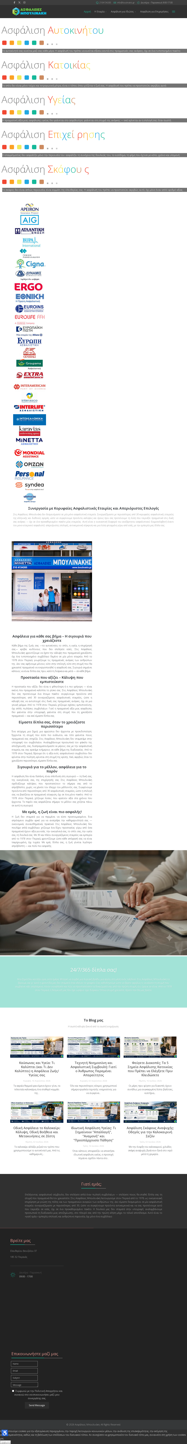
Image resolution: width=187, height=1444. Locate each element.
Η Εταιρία (99, 11)
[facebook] (14, 2)
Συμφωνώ (5, 1442)
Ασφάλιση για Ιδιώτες (122, 11)
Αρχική (87, 11)
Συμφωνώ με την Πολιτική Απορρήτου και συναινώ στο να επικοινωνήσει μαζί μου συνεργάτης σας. (38, 1394)
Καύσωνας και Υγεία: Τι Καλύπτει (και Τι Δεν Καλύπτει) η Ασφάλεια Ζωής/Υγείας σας (37, 1069)
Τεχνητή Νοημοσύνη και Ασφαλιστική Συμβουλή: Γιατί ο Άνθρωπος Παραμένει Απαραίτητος (94, 1069)
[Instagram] (24, 2)
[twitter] (19, 2)
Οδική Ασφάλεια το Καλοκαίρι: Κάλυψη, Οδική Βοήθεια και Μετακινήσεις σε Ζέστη (36, 1132)
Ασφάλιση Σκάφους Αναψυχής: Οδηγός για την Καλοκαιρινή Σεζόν (150, 1132)
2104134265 (105, 2)
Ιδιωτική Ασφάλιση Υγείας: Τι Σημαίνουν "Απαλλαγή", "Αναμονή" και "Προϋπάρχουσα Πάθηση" (93, 1134)
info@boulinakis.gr (126, 2)
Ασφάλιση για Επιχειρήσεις (154, 11)
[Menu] (173, 11)
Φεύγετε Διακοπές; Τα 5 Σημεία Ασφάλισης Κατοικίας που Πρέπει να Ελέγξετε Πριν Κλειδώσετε (150, 1069)
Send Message (37, 1405)
